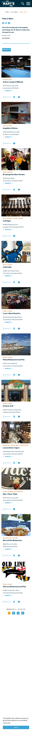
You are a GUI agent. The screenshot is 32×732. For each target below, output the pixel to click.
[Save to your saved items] (19, 97)
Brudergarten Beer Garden (14, 174)
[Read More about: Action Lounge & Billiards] (16, 66)
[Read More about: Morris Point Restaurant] (16, 525)
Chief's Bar (7, 267)
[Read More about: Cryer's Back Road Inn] (16, 298)
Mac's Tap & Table (10, 494)
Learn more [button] (6, 723)
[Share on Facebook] (3, 23)
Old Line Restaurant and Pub (14, 587)
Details (7, 97)
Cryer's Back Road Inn (12, 313)
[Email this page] (9, 23)
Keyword (6, 38)
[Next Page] (22, 613)
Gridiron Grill (8, 406)
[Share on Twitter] (6, 23)
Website (8, 90)
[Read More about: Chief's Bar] (16, 251)
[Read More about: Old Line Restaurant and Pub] (16, 571)
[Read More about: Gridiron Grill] (16, 390)
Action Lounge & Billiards (13, 82)
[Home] (7, 3)
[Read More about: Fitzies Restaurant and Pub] (16, 344)
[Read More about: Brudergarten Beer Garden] (16, 159)
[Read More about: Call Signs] (16, 205)
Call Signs (7, 221)
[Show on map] (14, 97)
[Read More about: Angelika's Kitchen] (16, 113)
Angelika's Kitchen (10, 128)
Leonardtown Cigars (11, 448)
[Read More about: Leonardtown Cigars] (16, 432)
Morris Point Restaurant (12, 540)
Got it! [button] (16, 727)
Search (6, 49)
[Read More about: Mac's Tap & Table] (16, 478)
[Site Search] (22, 3)
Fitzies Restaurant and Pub (14, 360)
